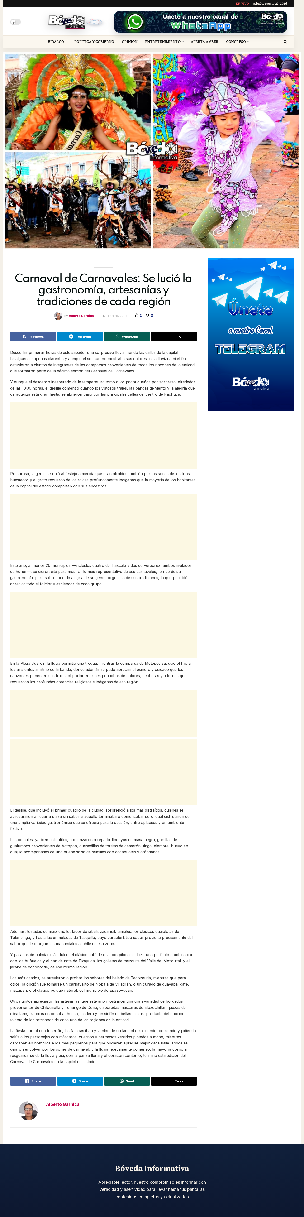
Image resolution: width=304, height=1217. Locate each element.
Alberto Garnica (81, 315)
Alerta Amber (204, 41)
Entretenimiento (162, 41)
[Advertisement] (103, 435)
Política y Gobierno (94, 41)
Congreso (236, 41)
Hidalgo (56, 41)
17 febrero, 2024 (115, 315)
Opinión (130, 41)
